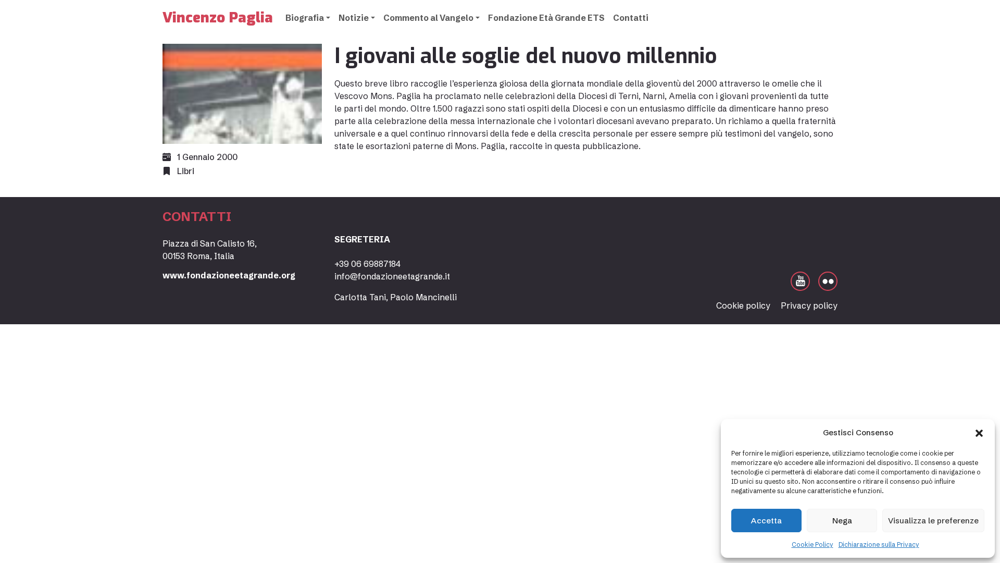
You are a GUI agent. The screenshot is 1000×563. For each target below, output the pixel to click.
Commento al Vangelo (428, 18)
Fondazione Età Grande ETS (546, 18)
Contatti (630, 18)
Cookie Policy (812, 544)
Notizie (354, 18)
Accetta (766, 520)
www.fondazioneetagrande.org (228, 275)
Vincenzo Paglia (217, 17)
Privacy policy (809, 305)
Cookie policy (743, 305)
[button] (979, 432)
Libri (185, 171)
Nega (842, 520)
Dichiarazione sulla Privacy (879, 544)
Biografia (304, 18)
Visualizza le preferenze (933, 520)
